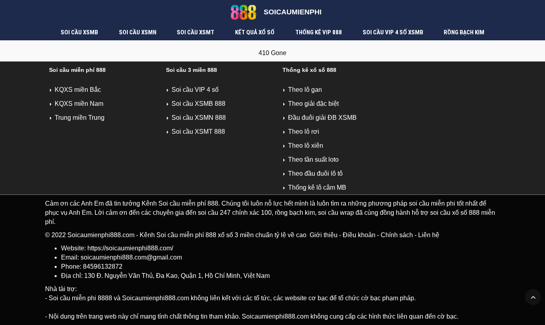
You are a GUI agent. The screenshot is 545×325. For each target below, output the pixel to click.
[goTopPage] (533, 297)
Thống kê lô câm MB (317, 187)
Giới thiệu (324, 235)
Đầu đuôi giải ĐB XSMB (322, 117)
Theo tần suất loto (313, 159)
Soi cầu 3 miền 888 (191, 70)
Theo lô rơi (303, 131)
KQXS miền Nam (79, 103)
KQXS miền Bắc (78, 89)
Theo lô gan (305, 89)
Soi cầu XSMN (137, 32)
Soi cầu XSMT (195, 32)
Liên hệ (428, 235)
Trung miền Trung (80, 117)
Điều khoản (359, 235)
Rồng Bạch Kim (464, 32)
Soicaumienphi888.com (100, 235)
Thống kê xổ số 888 (309, 70)
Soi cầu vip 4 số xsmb (393, 32)
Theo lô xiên (305, 145)
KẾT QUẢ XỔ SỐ (254, 32)
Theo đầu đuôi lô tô (315, 173)
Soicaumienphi (293, 12)
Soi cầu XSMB (79, 32)
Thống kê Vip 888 (318, 32)
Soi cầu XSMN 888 (199, 117)
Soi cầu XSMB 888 (198, 103)
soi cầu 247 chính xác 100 (235, 212)
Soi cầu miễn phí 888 (77, 70)
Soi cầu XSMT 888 (198, 131)
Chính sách (397, 235)
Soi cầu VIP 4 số (195, 89)
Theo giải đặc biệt (313, 103)
